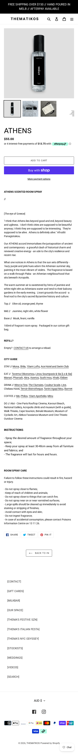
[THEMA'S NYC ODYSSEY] (23, 638)
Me (18, 396)
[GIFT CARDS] (15, 591)
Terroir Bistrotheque (31, 388)
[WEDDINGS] (14, 657)
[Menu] (72, 19)
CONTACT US (21, 347)
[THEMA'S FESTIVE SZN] (22, 619)
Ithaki (56, 377)
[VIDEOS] (12, 667)
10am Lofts (33, 366)
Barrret (68, 388)
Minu (50, 396)
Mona (16, 366)
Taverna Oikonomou (23, 373)
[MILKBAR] (13, 600)
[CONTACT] (14, 581)
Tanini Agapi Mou (53, 388)
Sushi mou (46, 377)
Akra (26, 377)
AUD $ (38, 700)
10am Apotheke (37, 396)
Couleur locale (52, 384)
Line (63, 384)
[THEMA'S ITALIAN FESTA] (23, 629)
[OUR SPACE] (15, 610)
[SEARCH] (13, 676)
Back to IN (41, 553)
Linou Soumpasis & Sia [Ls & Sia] (54, 373)
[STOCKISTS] (15, 648)
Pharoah (18, 377)
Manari (8, 377)
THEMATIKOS (33, 743)
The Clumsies (35, 384)
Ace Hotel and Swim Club (55, 366)
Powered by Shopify (50, 743)
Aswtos (34, 377)
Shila (23, 366)
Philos (24, 396)
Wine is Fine (20, 384)
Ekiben (64, 377)
